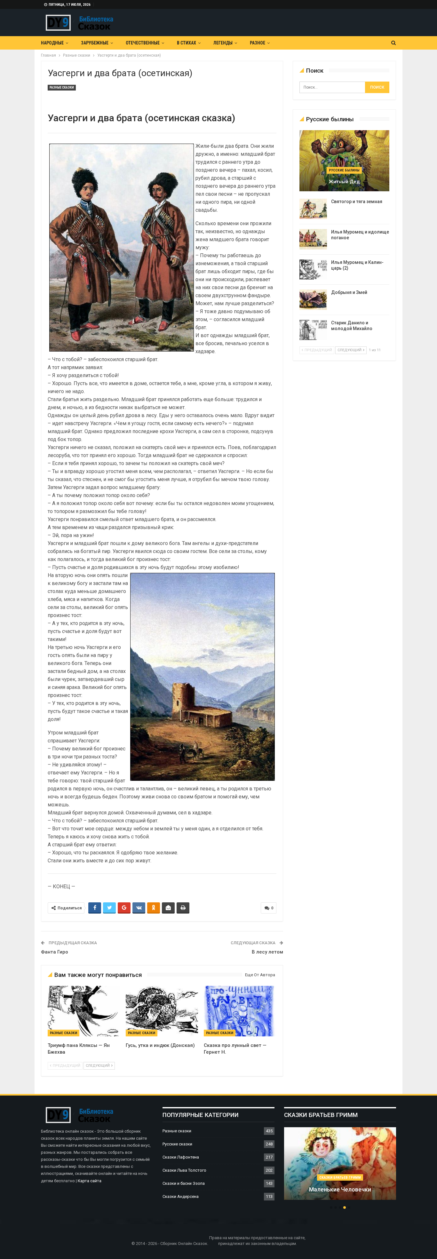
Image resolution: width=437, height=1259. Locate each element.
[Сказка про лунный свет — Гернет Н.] (240, 1011)
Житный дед (344, 182)
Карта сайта (89, 1180)
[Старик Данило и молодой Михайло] (313, 330)
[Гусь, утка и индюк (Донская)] (162, 1011)
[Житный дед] (344, 161)
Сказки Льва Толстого (184, 1170)
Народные (52, 42)
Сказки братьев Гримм (340, 1178)
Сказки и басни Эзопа (184, 1183)
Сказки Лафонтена (181, 1157)
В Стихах (186, 42)
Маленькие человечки (340, 1189)
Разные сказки (62, 87)
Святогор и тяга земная (356, 201)
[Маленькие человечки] (340, 1163)
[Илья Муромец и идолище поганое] (313, 239)
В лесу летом (267, 952)
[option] (340, 1167)
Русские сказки (177, 1144)
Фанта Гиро (54, 952)
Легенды (223, 42)
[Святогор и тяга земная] (313, 209)
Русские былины (344, 170)
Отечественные (143, 42)
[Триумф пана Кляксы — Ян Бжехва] (84, 1011)
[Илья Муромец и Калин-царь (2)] (313, 269)
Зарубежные (94, 42)
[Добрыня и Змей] (313, 299)
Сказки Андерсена (181, 1196)
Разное (257, 42)
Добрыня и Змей (349, 292)
